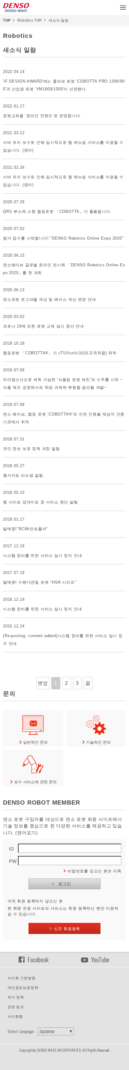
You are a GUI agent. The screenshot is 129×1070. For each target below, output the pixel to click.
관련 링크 (16, 1007)
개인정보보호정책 (23, 988)
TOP (7, 20)
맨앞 (43, 683)
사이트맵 (15, 1016)
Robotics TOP (29, 20)
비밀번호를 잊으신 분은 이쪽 (95, 871)
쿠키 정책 (16, 997)
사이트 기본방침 (21, 978)
